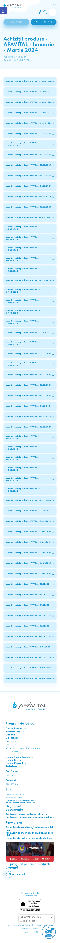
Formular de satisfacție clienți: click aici (29, 838)
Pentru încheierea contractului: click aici (30, 817)
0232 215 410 (12, 784)
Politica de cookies (30, 929)
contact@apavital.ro (15, 795)
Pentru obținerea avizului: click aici (27, 814)
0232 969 (10, 775)
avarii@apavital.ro (14, 798)
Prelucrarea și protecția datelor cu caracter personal (30, 925)
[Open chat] (49, 932)
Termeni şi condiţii (30, 932)
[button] (3, 10)
